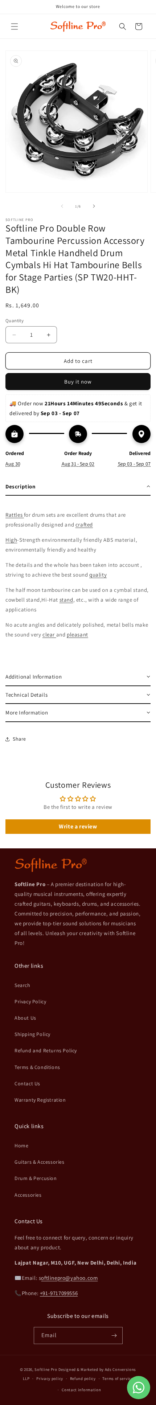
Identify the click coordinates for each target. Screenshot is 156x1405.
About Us (25, 1018)
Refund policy (83, 1378)
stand (66, 599)
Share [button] (19, 739)
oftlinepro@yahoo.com (69, 1277)
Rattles (14, 514)
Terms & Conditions (37, 1067)
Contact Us (27, 1083)
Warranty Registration (40, 1100)
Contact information (81, 1389)
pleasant (77, 634)
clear (49, 634)
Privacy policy (49, 1378)
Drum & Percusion (36, 1178)
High (11, 539)
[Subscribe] (114, 1335)
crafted (84, 524)
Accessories (28, 1195)
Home (21, 1145)
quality (98, 574)
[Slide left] (62, 206)
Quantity (14, 321)
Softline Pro (45, 1369)
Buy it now (78, 381)
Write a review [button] (78, 826)
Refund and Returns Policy (46, 1050)
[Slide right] (94, 206)
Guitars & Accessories (40, 1162)
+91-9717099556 (59, 1293)
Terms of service (117, 1378)
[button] (14, 26)
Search (22, 985)
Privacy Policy (30, 1001)
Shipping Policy (32, 1034)
